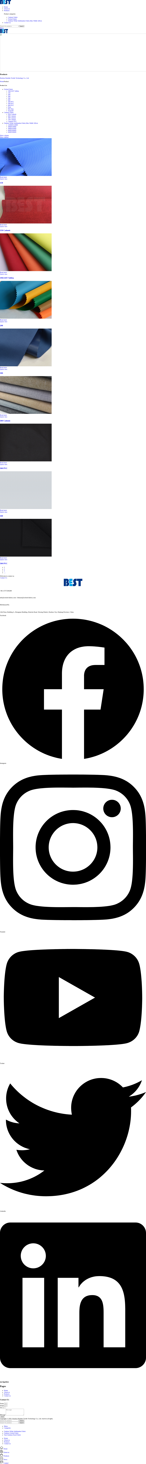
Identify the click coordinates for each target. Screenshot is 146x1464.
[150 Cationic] (26, 223)
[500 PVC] (26, 556)
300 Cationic (12, 118)
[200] (26, 318)
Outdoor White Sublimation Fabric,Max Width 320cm (25, 21)
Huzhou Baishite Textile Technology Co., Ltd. (14, 78)
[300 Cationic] (26, 413)
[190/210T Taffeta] (26, 270)
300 (9, 96)
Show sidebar (4, 137)
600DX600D (12, 130)
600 (9, 100)
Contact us (7, 1396)
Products (6, 1394)
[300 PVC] (26, 461)
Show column (4, 135)
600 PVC (11, 105)
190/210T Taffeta (13, 91)
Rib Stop (11, 109)
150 (9, 93)
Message (3, 1415)
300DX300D (12, 127)
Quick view (3, 179)
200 (9, 94)
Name (2, 1403)
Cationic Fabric (13, 17)
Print (9, 107)
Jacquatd (10, 111)
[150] (26, 175)
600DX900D (12, 132)
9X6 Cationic (12, 114)
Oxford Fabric (12, 19)
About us (7, 1392)
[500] (26, 508)
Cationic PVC (12, 121)
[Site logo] (5, 3)
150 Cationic (12, 119)
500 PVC (11, 103)
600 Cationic (12, 116)
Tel (1, 1408)
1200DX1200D (13, 125)
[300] (26, 366)
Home (2, 81)
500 (9, 98)
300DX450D (12, 128)
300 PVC (11, 102)
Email (2, 1405)
